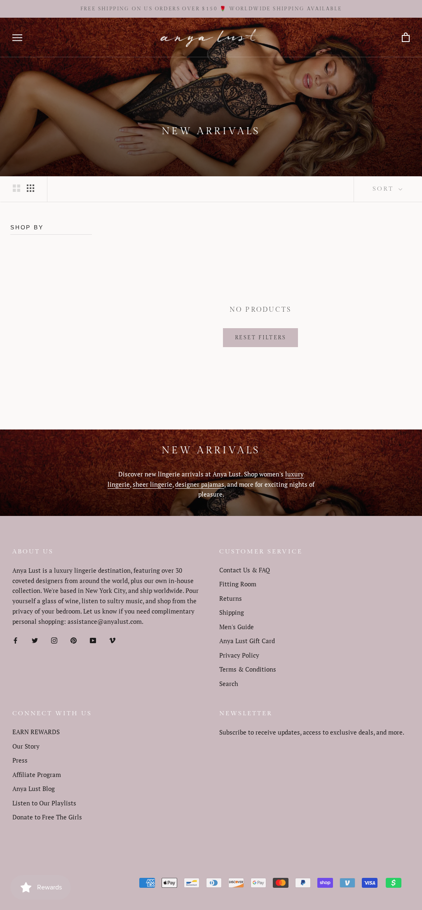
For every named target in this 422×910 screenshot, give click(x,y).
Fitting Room (237, 584)
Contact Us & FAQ (244, 570)
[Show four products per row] (30, 187)
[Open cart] (406, 37)
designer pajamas (199, 484)
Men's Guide (236, 627)
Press (20, 760)
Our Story (26, 746)
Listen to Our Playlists (44, 803)
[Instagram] (54, 640)
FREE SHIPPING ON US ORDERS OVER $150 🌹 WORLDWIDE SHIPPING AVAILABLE (211, 9)
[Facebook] (15, 640)
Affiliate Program (36, 774)
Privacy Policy (239, 655)
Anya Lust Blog (33, 788)
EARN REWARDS (36, 732)
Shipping (231, 612)
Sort (384, 188)
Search (228, 683)
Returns (230, 598)
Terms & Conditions (247, 669)
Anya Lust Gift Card (247, 641)
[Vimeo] (112, 640)
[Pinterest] (73, 640)
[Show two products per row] (16, 187)
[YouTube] (93, 640)
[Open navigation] (17, 38)
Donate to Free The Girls (47, 817)
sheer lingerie (152, 484)
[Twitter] (35, 640)
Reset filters (260, 337)
